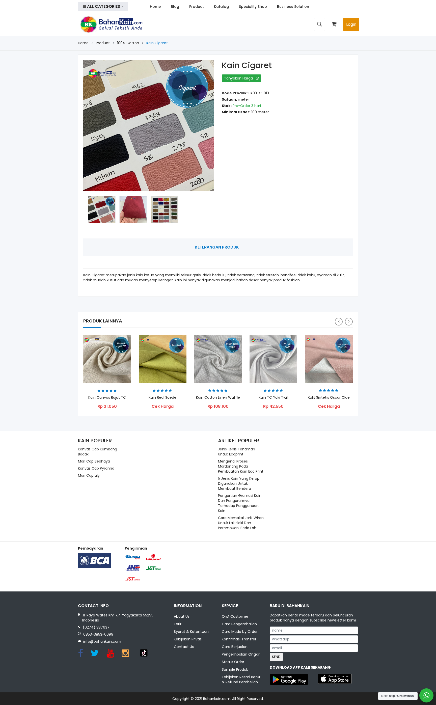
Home (155, 6)
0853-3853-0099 (98, 634)
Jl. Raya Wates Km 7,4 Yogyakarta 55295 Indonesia (117, 618)
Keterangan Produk (217, 247)
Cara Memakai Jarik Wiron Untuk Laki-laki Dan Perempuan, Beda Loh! (241, 522)
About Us (181, 616)
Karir (177, 624)
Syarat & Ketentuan (191, 631)
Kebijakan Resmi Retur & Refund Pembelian (241, 679)
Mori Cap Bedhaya (94, 461)
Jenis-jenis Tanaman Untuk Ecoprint (236, 452)
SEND (276, 656)
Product (196, 6)
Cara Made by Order (240, 631)
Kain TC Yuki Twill (273, 397)
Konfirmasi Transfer (239, 639)
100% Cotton (128, 42)
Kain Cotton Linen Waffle (218, 397)
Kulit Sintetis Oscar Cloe (329, 397)
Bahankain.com (216, 698)
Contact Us (184, 646)
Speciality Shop (253, 6)
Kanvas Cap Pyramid (96, 468)
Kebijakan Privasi (188, 639)
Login (351, 24)
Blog (175, 6)
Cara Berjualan (235, 646)
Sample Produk (235, 669)
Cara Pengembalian (239, 624)
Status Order (233, 661)
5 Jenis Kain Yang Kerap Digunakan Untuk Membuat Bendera (238, 483)
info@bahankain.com (102, 641)
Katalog (221, 6)
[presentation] (339, 322)
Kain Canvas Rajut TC (107, 397)
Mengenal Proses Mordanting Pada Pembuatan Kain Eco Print (240, 466)
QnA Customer (235, 616)
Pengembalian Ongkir (241, 654)
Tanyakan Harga (240, 78)
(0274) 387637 (96, 627)
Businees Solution (293, 6)
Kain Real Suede (162, 397)
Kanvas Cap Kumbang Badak (97, 452)
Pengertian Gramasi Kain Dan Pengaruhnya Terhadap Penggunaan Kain (239, 503)
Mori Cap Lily (89, 475)
